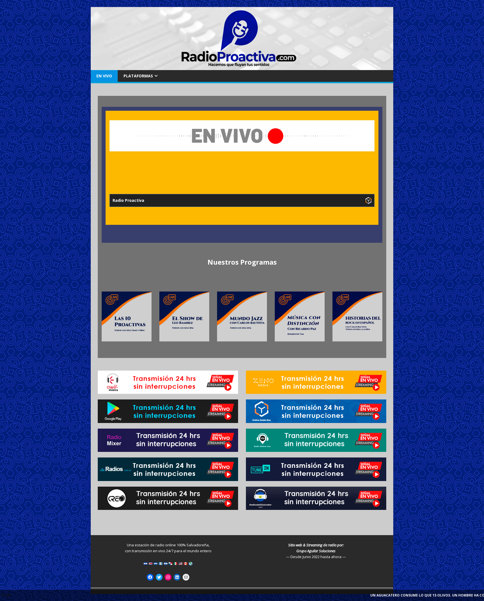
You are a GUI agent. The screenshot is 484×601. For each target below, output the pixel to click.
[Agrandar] (144, 299)
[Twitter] (159, 577)
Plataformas (138, 75)
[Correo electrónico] (186, 577)
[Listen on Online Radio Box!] (368, 200)
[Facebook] (150, 577)
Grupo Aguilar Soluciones (316, 550)
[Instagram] (168, 577)
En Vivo (104, 75)
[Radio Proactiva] (242, 67)
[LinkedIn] (177, 577)
